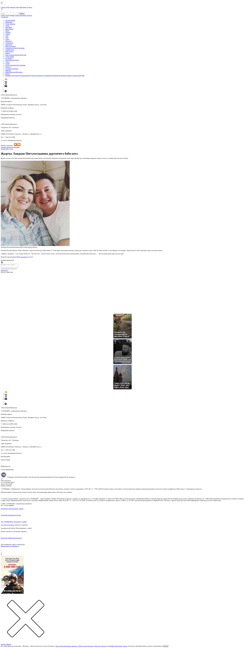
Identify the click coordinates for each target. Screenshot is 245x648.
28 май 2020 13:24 (7, 149)
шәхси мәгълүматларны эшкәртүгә (66, 646)
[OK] (6, 89)
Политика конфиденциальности (11, 538)
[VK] (6, 82)
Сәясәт (3, 7)
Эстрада (29, 7)
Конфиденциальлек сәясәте (118, 646)
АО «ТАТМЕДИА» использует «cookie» (14, 522)
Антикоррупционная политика (11, 515)
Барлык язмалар (6, 644)
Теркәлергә (4, 270)
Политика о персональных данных (12, 508)
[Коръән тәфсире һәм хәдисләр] (6, 80)
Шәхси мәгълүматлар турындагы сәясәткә (92, 646)
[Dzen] (6, 91)
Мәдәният (23, 7)
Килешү (165, 646)
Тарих (18, 7)
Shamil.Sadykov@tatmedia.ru (10, 546)
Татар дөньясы (11, 7)
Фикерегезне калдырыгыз (9, 268)
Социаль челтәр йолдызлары (10, 147)
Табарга (22, 13)
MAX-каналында (22, 257)
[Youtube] (6, 86)
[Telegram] (6, 84)
